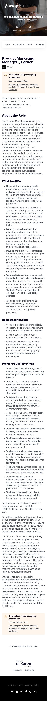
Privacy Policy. (33, 685)
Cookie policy (29, 670)
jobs (7, 45)
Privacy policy (18, 670)
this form (26, 572)
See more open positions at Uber (23, 646)
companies (18, 45)
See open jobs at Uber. (18, 81)
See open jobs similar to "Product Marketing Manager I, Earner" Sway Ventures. (24, 87)
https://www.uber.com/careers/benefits (21, 532)
